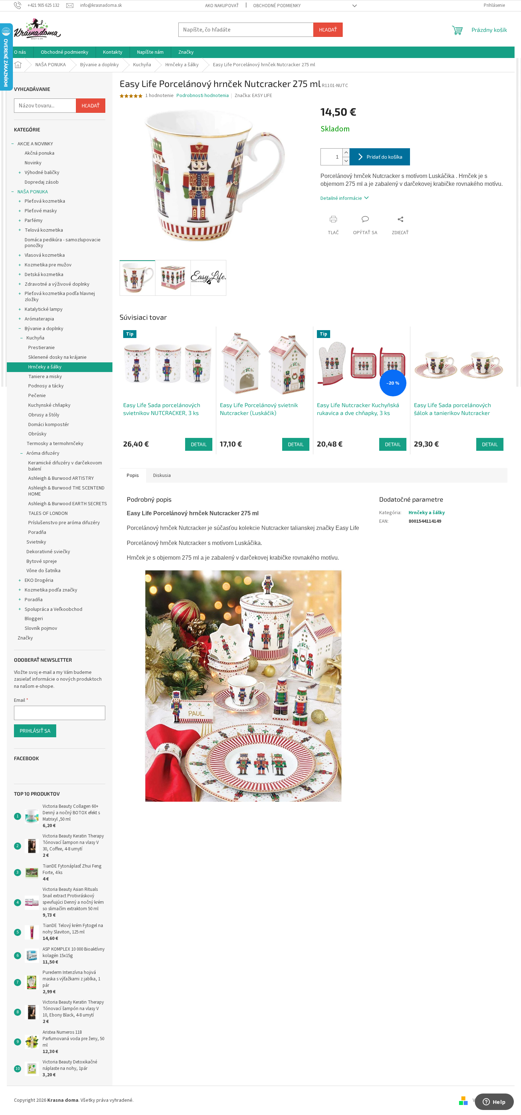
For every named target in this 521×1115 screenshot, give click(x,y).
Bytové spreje (41, 561)
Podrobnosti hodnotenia (203, 95)
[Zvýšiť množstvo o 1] (345, 153)
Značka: (253, 95)
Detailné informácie (341, 198)
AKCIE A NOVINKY (35, 144)
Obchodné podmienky (277, 6)
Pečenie (37, 395)
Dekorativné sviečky (48, 551)
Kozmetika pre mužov (48, 265)
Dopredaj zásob (42, 182)
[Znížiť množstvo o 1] (345, 161)
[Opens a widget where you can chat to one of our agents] (494, 1102)
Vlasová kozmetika (45, 255)
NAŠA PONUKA (33, 192)
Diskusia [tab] (162, 475)
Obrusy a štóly (43, 415)
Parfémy (34, 220)
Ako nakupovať (222, 6)
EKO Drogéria (39, 580)
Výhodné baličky (42, 172)
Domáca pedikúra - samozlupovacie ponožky (63, 243)
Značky (25, 638)
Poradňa (37, 532)
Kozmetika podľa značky (51, 590)
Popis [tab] (133, 475)
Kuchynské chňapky (49, 405)
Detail (199, 444)
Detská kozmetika (44, 274)
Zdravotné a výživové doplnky (57, 284)
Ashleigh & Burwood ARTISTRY (61, 478)
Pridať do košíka (384, 157)
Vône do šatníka (43, 570)
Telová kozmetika (44, 230)
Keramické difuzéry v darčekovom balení (65, 466)
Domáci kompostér (48, 424)
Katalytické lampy (44, 309)
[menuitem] (20, 52)
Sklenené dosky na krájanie (57, 357)
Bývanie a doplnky (44, 328)
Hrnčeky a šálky (45, 367)
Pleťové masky (41, 210)
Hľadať (328, 29)
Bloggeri (34, 618)
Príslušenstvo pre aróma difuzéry (64, 522)
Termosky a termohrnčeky (54, 443)
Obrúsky (37, 434)
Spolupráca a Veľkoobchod (53, 609)
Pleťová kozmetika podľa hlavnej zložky (60, 296)
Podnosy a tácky (46, 386)
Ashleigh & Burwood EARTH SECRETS (67, 503)
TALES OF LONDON (48, 513)
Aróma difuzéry (42, 453)
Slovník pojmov (41, 628)
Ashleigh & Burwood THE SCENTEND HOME (66, 491)
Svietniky (36, 542)
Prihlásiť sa (35, 731)
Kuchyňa (35, 338)
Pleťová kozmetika (45, 201)
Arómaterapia (39, 319)
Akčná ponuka (39, 153)
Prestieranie (41, 347)
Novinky (33, 162)
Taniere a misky (45, 376)
